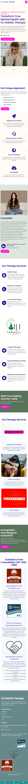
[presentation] (1, 56)
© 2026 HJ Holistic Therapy (14, 774)
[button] (12, 69)
